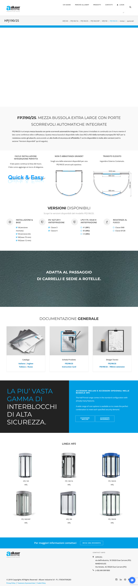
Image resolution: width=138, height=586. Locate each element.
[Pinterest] (125, 579)
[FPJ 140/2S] (112, 465)
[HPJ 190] (69, 503)
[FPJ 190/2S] (112, 503)
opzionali (130, 21)
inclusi (122, 21)
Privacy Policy (10, 583)
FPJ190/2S (112, 363)
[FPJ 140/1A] (69, 465)
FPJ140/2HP (95, 21)
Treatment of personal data (26, 583)
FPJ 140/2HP (25, 519)
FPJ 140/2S (112, 481)
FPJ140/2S (84, 21)
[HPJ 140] (25, 465)
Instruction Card (69, 367)
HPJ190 (104, 21)
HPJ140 (65, 21)
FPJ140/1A (74, 21)
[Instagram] (116, 579)
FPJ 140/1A (69, 481)
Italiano (22, 363)
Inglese (30, 363)
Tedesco (22, 367)
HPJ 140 (26, 481)
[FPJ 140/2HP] (25, 503)
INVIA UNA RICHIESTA (91, 543)
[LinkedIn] (121, 579)
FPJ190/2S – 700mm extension (112, 367)
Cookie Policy (41, 583)
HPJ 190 (69, 519)
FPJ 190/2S (112, 519)
